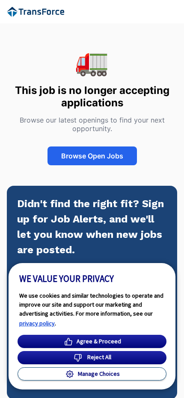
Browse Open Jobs (92, 156)
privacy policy (37, 323)
